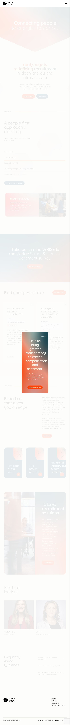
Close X (43, 336)
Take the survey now (35, 387)
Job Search (54, 701)
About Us (53, 699)
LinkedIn (41, 720)
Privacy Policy (55, 703)
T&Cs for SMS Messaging (58, 705)
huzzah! (19, 720)
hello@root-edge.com (61, 720)
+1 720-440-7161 (49, 720)
